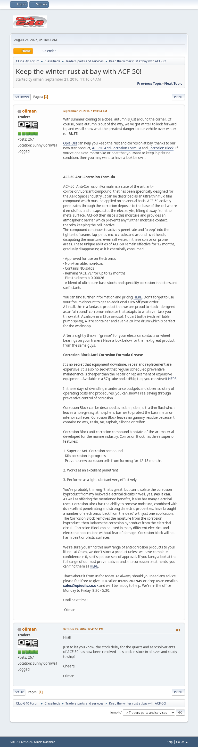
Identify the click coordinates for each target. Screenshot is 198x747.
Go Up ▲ (182, 742)
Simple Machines (44, 741)
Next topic (173, 83)
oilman (29, 111)
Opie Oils (70, 143)
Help (170, 742)
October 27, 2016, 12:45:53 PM (83, 629)
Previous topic (149, 83)
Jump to (115, 712)
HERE (138, 297)
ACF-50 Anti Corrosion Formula (116, 148)
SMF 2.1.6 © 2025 (21, 741)
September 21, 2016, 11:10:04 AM (85, 111)
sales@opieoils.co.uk (80, 585)
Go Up (19, 692)
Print (178, 97)
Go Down (22, 97)
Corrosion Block (161, 148)
